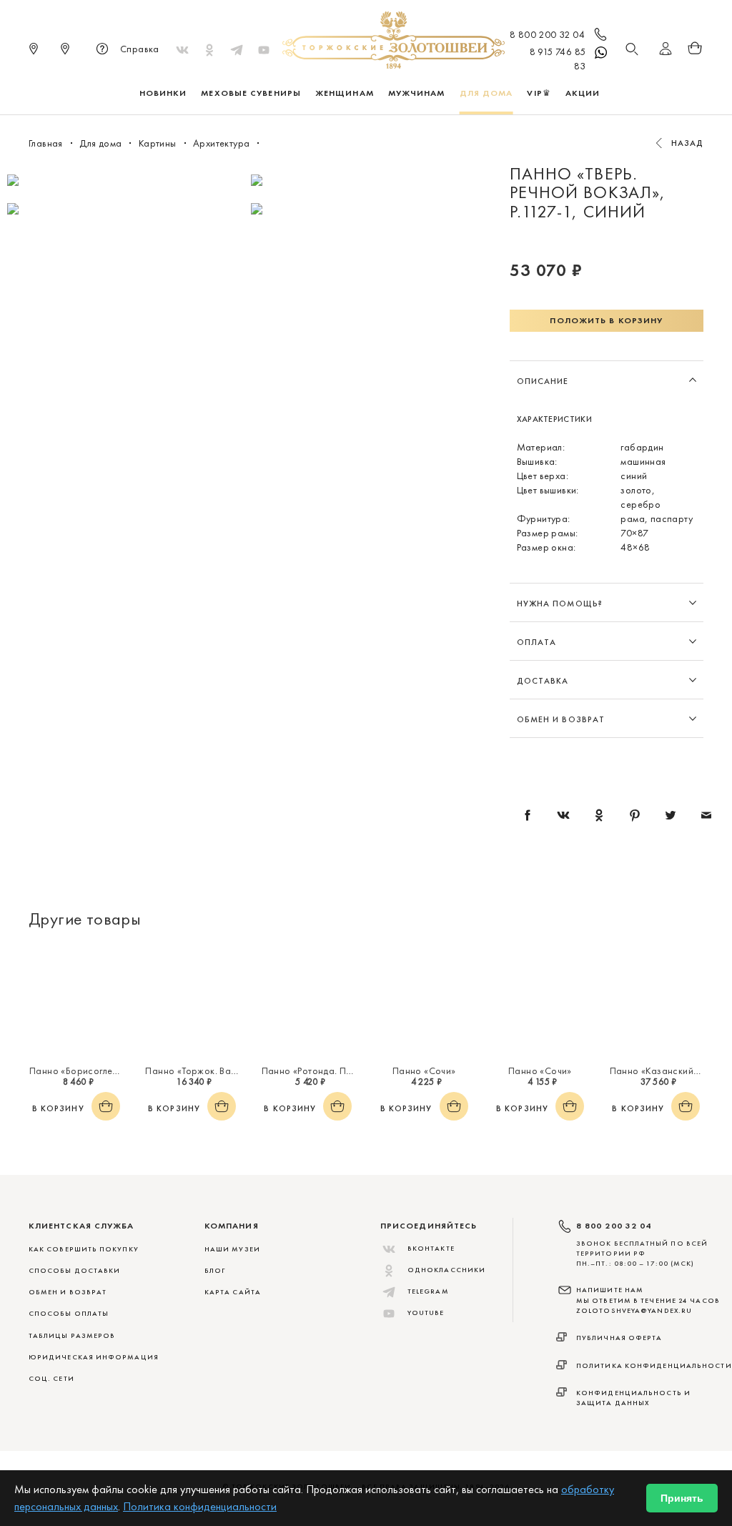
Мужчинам (416, 93)
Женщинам (344, 93)
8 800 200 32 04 (547, 34)
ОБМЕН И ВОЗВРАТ (68, 1291)
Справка (139, 48)
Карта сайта (232, 1291)
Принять (682, 1498)
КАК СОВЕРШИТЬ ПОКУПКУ (84, 1249)
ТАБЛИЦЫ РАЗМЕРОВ (72, 1335)
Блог (214, 1270)
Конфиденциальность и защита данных (633, 1397)
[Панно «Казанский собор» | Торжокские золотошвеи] (656, 1001)
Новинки (163, 93)
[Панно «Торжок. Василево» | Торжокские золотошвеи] (191, 1001)
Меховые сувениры (251, 93)
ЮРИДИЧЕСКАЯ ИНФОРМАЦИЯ (94, 1357)
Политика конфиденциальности (654, 1365)
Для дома (486, 93)
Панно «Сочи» (424, 1070)
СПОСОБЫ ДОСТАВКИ (74, 1270)
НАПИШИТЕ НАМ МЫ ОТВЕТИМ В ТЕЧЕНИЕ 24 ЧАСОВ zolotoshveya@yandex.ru (648, 1300)
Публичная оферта (619, 1337)
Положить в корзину (606, 320)
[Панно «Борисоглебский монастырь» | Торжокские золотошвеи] (75, 1001)
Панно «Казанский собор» (670, 1070)
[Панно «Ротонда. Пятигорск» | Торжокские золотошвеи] (308, 1001)
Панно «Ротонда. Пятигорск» (326, 1070)
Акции (582, 93)
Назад (687, 143)
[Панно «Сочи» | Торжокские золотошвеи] (423, 1001)
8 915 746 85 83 (558, 58)
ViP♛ (538, 93)
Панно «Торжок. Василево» (206, 1070)
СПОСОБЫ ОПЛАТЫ (69, 1313)
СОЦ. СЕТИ (51, 1378)
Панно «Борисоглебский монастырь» (111, 1070)
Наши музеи (232, 1249)
